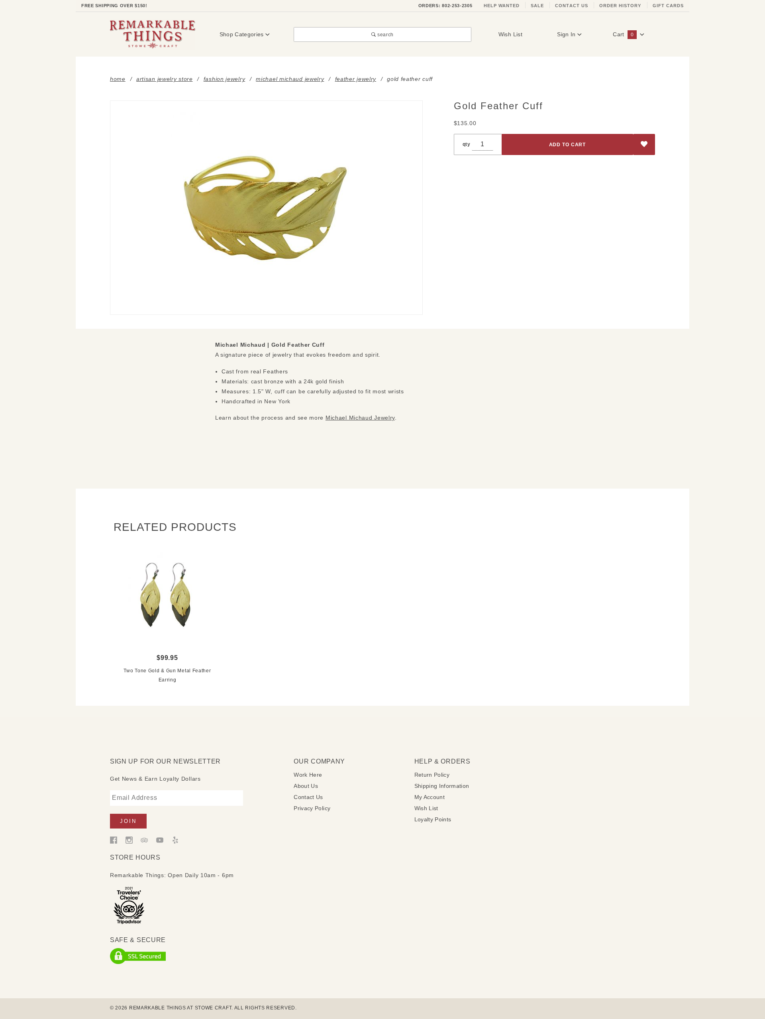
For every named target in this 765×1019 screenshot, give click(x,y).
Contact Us (571, 5)
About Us (306, 786)
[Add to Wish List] (644, 144)
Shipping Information (441, 786)
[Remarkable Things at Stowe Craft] (152, 34)
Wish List (510, 34)
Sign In (567, 34)
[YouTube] (159, 839)
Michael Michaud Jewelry (360, 417)
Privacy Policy (312, 808)
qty (467, 144)
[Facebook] (113, 839)
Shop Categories (243, 34)
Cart (623, 34)
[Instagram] (129, 839)
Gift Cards (668, 5)
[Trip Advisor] (144, 839)
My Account (429, 797)
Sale (537, 5)
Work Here (308, 775)
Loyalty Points (432, 819)
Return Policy (432, 775)
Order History (620, 5)
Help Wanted (502, 5)
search (385, 34)
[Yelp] (175, 839)
